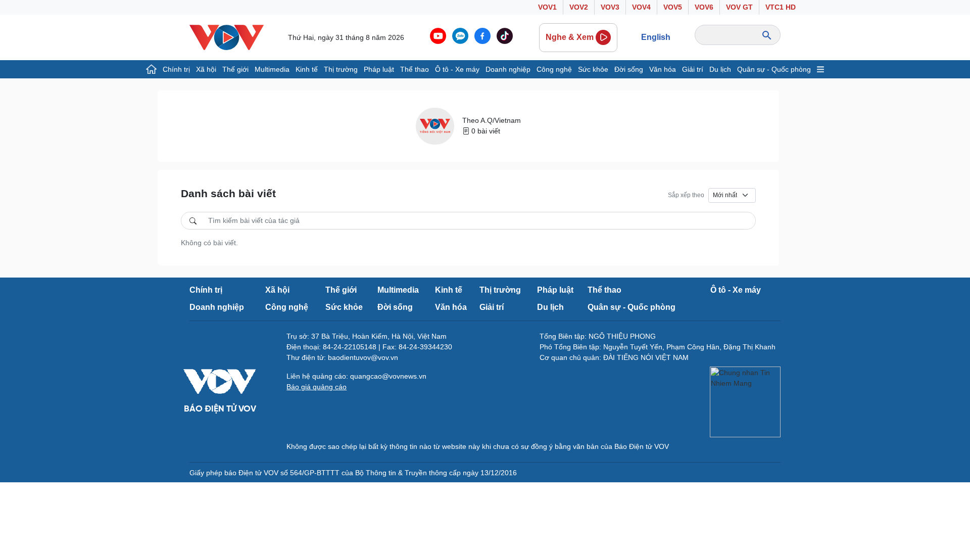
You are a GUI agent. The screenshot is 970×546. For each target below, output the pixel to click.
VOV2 (578, 7)
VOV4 (641, 7)
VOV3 (610, 7)
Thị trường (341, 69)
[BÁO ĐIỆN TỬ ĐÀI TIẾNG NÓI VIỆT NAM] (226, 37)
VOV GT (739, 7)
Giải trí (692, 69)
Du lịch (720, 69)
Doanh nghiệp (508, 69)
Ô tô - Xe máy (457, 69)
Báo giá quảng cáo (316, 387)
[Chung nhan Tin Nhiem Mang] (745, 402)
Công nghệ (554, 69)
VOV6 (704, 7)
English (655, 37)
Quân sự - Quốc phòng (774, 69)
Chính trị (176, 69)
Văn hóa (662, 69)
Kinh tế (307, 69)
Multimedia (272, 69)
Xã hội (206, 69)
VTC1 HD (780, 7)
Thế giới (235, 69)
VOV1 (547, 7)
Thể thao (414, 69)
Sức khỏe (593, 69)
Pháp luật (379, 69)
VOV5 (672, 7)
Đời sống (628, 69)
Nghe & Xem (570, 37)
